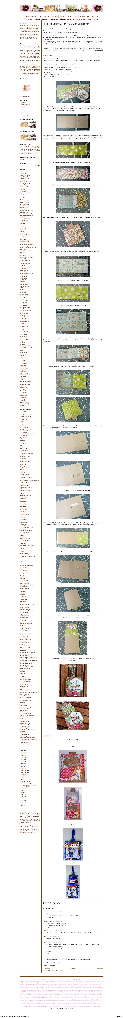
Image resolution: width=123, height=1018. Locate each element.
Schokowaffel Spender (25, 516)
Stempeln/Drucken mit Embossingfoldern (29, 739)
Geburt (53, 987)
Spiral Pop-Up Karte (24, 339)
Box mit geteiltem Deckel (25, 429)
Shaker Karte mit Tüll (24, 332)
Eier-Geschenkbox (24, 450)
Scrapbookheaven (56, 999)
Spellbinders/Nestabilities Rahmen (27, 729)
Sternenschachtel (24, 529)
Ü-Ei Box (22, 551)
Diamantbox (22, 442)
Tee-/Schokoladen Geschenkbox (27, 541)
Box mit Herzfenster (24, 430)
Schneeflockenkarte (24, 615)
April (23, 792)
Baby (27, 981)
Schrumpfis (22, 718)
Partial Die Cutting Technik (26, 711)
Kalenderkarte (23, 265)
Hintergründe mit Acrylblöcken (26, 699)
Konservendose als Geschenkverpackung (29, 480)
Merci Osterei (86, 993)
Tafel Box (22, 535)
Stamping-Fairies (75, 1000)
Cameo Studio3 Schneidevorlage (31, 982)
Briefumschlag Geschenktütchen (27, 434)
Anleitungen (50, 904)
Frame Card (22, 233)
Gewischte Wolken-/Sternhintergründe (28, 692)
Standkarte (22, 342)
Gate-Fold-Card (48, 987)
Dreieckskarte (91, 984)
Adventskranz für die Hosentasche (27, 417)
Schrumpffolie (38, 999)
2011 (22, 802)
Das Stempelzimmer (90, 982)
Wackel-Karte (23, 386)
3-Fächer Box (23, 411)
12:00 (57, 902)
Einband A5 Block (24, 220)
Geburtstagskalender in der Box (27, 242)
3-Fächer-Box (22, 979)
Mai (23, 790)
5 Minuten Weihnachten (25, 175)
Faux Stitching (23, 682)
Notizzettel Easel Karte (25, 291)
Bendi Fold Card (23, 184)
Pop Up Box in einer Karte (25, 303)
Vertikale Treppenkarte (25, 384)
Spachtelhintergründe (25, 726)
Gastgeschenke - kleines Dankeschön (28, 238)
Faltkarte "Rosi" (23, 223)
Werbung (54, 16)
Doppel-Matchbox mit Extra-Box (60, 984)
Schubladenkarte (44, 999)
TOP (121, 1016)
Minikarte (34, 994)
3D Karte (22, 171)
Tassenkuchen (48, 1003)
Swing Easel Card (24, 349)
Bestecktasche (23, 426)
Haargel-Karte (37, 990)
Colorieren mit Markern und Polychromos (29, 660)
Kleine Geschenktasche (25, 475)
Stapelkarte (87, 1000)
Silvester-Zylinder (23, 1000)
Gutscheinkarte (23, 254)
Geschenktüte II (23, 464)
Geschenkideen (24, 988)
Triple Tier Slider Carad (59, 904)
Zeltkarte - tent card (24, 402)
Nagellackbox (23, 601)
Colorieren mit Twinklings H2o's (27, 666)
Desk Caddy (22, 209)
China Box (22, 575)
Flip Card (22, 226)
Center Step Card (24, 200)
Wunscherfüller (23, 392)
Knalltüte (22, 479)
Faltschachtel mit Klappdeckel (26, 453)
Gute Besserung (90, 988)
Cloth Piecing (23, 650)
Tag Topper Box (23, 537)
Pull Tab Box (22, 503)
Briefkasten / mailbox (24, 572)
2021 (22, 753)
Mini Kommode (94, 993)
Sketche (46, 16)
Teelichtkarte (22, 357)
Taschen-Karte (38, 1003)
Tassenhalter (44, 1003)
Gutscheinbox (23, 469)
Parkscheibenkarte (24, 612)
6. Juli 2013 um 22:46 (53, 936)
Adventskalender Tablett (25, 416)
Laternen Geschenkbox (25, 482)
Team (40, 16)
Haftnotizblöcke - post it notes (26, 257)
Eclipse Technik (23, 673)
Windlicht (72, 1006)
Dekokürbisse (23, 670)
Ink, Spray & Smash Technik (26, 700)
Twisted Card (23, 376)
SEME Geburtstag (78, 999)
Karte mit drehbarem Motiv (29, 991)
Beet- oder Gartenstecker (25, 639)
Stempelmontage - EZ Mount (26, 736)
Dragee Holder (23, 446)
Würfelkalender (23, 395)
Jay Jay (23, 106)
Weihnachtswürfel (53, 1006)
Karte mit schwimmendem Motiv (56, 991)
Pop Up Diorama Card (25, 307)
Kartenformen (82, 991)
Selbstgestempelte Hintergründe (27, 724)
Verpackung (100, 1004)
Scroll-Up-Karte (61, 999)
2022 (22, 752)
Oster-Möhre (79, 994)
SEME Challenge (69, 999)
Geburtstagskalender (24, 241)
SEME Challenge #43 (27, 781)
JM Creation (100, 990)
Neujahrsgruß (50, 994)
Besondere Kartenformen (41, 981)
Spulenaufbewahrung (25, 525)
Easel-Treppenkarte (24, 218)
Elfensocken (35, 985)
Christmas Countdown (25, 202)
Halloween (49, 990)
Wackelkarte (35, 1006)
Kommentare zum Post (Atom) (56, 970)
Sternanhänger (23, 620)
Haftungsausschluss (66, 16)
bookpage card (55, 981)
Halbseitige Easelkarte (25, 260)
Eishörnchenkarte (30, 985)
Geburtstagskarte (66, 987)
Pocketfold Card (23, 302)
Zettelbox (22, 558)
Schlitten (22, 323)
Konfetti (36, 993)
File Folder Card (23, 225)
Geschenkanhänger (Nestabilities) (27, 246)
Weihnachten (46, 1006)
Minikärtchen (23, 287)
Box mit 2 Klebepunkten (25, 427)
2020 (22, 755)
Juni (23, 788)
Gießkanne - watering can (25, 589)
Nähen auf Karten (24, 710)
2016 (22, 763)
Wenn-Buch (22, 389)
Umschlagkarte (23, 382)
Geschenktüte (23, 463)
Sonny (45, 936)
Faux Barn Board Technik (25, 679)
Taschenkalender (24, 352)
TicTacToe (66, 1003)
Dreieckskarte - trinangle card (26, 215)
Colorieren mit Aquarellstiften (26, 653)
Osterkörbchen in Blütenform (26, 610)
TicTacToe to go (23, 546)
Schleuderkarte (80, 997)
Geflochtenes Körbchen (25, 456)
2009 (22, 805)
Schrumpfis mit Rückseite (25, 719)
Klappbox (22, 471)
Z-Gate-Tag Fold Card (25, 399)
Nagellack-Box (45, 994)
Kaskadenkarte (23, 275)
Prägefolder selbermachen (26, 713)
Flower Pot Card (99, 985)
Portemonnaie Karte (24, 312)
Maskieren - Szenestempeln (26, 707)
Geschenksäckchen (24, 588)
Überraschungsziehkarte (25, 381)
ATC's (101, 979)
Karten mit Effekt (77, 991)
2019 (22, 757)
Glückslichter (23, 466)
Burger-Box (97, 981)
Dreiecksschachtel (24, 448)
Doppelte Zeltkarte (70, 984)
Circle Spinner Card (24, 205)
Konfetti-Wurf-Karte (24, 279)
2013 (22, 768)
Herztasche (22, 594)
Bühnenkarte (92, 981)
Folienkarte (22, 231)
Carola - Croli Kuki (25, 104)
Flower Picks (22, 229)
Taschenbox (22, 625)
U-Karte (21, 379)
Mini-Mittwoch (100, 993)
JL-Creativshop (95, 990)
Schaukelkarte (23, 318)
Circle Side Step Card (25, 204)
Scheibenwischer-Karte (65, 997)
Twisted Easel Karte (24, 378)
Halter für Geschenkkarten (26, 697)
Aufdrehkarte (23, 180)
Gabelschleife (23, 687)
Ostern (83, 994)
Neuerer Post (46, 968)
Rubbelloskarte (23, 316)
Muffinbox (22, 493)
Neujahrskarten (56, 994)
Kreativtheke (50, 993)
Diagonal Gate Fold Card (25, 212)
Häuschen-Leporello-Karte (26, 262)
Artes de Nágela (47, 921)
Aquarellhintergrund (85, 979)
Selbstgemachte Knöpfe (25, 723)
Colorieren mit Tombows (25, 665)
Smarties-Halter (23, 524)
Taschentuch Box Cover (25, 538)
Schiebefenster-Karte (24, 321)
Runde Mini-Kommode (25, 508)
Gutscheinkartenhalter (30, 990)
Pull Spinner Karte (29, 997)
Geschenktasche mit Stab (34, 988)
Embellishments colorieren (26, 674)
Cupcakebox (22, 440)
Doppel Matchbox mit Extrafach (27, 443)
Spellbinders (58, 1000)
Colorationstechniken (70, 982)
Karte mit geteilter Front (38, 991)
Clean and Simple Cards (25, 649)
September (25, 776)
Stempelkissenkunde (24, 734)
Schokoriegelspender (32, 999)
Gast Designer (40, 987)
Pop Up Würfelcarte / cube (26, 310)
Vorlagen (30, 1006)
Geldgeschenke (78, 987)
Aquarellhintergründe (24, 637)
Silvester (100, 999)
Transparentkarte (23, 363)
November (24, 772)
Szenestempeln (23, 1003)
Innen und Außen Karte (25, 263)
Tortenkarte (83, 1003)
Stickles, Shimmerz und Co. (26, 742)
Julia (22, 108)
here (37, 73)
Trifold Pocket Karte (24, 373)
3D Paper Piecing (24, 636)
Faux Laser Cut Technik (25, 681)
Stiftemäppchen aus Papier (26, 530)
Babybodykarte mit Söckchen (26, 565)
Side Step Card (23, 334)
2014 (22, 766)
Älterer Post (100, 968)
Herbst (67, 990)
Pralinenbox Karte (24, 313)
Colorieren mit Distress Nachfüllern (28, 657)
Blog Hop (51, 981)
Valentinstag (91, 1004)
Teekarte (22, 355)
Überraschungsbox (24, 553)
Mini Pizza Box (23, 488)
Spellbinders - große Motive (26, 728)
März (23, 794)
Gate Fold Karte (23, 239)
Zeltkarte (84, 1006)
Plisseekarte (22, 299)
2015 (22, 765)
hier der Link (78, 43)
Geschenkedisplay (24, 586)
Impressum (95, 16)
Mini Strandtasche (24, 492)
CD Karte (22, 199)
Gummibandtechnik (24, 694)
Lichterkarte (22, 281)
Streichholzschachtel (24, 532)
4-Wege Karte (23, 173)
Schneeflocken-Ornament (25, 324)
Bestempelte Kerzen (24, 186)
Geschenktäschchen (24, 459)
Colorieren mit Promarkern (26, 663)
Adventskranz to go (24, 419)
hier (68, 1008)
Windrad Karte (23, 390)
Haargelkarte (23, 255)
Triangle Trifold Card (24, 371)
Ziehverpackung (97, 1006)
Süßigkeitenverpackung (25, 622)
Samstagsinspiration (39, 997)
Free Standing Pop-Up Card (26, 234)
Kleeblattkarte (23, 596)
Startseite (73, 968)
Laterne (61, 993)
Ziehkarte (22, 405)
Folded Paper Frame (24, 686)
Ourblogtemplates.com (22, 1016)
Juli (23, 779)
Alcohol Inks (63, 979)
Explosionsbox (57, 985)
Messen (90, 993)
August (24, 777)
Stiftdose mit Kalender (25, 345)
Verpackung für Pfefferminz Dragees (28, 556)
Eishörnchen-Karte (24, 580)
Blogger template (5, 1016)
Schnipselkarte (23, 328)
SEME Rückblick (86, 999)
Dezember (24, 770)
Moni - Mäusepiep (25, 113)
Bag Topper (22, 422)
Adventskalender (47, 979)
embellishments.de (41, 985)
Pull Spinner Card (24, 315)
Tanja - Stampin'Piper (26, 115)
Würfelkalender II (23, 397)
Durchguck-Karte (23, 217)
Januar (24, 798)
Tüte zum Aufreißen (24, 549)
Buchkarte (22, 194)
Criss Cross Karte (24, 207)
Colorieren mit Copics (25, 655)
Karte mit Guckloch (24, 270)
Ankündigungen (69, 979)
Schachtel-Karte (23, 509)
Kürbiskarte (22, 702)
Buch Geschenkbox (24, 435)
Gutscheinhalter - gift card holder (27, 250)
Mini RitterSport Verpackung (26, 490)
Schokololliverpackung (24, 999)
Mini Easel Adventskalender (26, 487)
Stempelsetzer (23, 740)
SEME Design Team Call (27, 783)
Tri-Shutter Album (24, 368)
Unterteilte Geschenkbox (25, 554)
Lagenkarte (58, 993)
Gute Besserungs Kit (24, 467)
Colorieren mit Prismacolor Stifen (27, 661)
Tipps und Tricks (71, 1003)
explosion (46, 985)
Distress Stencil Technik (46, 984)
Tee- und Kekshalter (24, 540)
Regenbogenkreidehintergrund (27, 715)
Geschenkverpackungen (45, 988)
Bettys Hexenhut (23, 188)
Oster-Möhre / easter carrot (26, 609)
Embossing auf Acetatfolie (25, 678)
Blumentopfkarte (23, 191)
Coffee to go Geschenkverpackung (27, 438)
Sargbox (22, 614)
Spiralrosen (22, 731)
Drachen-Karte (86, 984)
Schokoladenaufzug (99, 997)
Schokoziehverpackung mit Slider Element (29, 517)
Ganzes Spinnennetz (24, 689)
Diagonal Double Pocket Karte (26, 210)
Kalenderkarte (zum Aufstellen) (27, 267)
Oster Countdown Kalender (72, 994)
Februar (24, 796)
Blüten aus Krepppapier (25, 642)
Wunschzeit (22, 394)
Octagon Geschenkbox (25, 607)
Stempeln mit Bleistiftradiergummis (27, 737)
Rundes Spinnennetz (24, 716)
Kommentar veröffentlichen (50, 965)
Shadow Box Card (24, 331)
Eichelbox (24, 985)
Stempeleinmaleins (31, 16)
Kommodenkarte (23, 276)
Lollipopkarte (73, 993)
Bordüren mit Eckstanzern (25, 645)
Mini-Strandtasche (29, 994)
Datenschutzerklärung (82, 16)
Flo (44, 957)
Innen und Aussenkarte (79, 990)
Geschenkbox (23, 458)
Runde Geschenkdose (25, 506)
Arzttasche (22, 421)
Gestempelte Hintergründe (67, 988)
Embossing (22, 676)
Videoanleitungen (23, 1006)
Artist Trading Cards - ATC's (26, 178)
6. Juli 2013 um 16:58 (55, 930)
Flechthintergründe (24, 684)
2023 (22, 750)
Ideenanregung (72, 990)
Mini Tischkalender (24, 284)
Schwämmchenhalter (24, 721)
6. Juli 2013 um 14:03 (58, 921)
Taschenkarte (23, 353)
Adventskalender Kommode (26, 414)
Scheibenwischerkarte (25, 320)
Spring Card (22, 341)
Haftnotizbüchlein (24, 258)
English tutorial (99, 50)
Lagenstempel (23, 703)
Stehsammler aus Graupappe (26, 527)
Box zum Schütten (24, 570)
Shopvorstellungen (95, 999)
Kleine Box (22, 472)
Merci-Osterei (23, 483)
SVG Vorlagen (91, 1001)
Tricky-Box (22, 548)
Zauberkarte (22, 400)
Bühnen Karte (23, 196)
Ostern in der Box (24, 501)
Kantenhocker (23, 268)
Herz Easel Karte (23, 593)
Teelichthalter (23, 543)
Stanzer (84, 1000)
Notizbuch (22, 289)
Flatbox (21, 455)
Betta (44, 942)
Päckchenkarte (23, 295)
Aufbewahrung (23, 981)
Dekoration (97, 982)
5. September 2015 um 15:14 (53, 957)
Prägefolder (22, 997)
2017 (22, 761)
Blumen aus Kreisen (24, 641)
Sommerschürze (23, 337)
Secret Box (22, 520)
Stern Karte (22, 344)
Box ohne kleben (23, 432)
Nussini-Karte (23, 292)
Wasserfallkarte (23, 387)
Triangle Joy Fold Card (25, 370)
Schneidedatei (86, 997)
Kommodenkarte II (24, 278)
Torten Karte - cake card (25, 361)
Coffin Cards (22, 578)
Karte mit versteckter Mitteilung (27, 273)
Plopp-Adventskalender (25, 300)
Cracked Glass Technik (25, 668)
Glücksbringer (75, 988)
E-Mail (23, 59)
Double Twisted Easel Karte (26, 213)
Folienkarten (26, 987)
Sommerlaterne (23, 336)
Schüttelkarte (23, 329)
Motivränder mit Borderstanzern (27, 708)
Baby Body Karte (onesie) (25, 181)
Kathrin (73, 824)
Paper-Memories (99, 994)
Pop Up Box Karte (24, 305)
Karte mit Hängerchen (25, 271)
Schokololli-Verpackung (25, 512)
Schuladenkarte (23, 519)
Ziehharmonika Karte (24, 403)
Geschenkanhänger (85, 987)
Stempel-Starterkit (24, 732)
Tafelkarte (22, 350)
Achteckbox (22, 564)
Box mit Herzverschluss (25, 568)
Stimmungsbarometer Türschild (27, 347)
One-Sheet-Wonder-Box (25, 495)
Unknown (45, 911)
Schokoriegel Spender (25, 514)
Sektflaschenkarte (24, 617)
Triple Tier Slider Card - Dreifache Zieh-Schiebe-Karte (66, 24)
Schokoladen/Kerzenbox (25, 511)
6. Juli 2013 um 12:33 (55, 911)
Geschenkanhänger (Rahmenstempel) (28, 247)
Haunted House (23, 591)
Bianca (23, 102)
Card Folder (22, 197)
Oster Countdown (24, 294)
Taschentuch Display (24, 626)
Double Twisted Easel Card (78, 984)
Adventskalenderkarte (25, 176)
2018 (22, 759)
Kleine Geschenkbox (24, 474)
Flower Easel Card (24, 228)
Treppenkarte (23, 365)
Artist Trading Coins (92, 979)
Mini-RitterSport (23, 994)
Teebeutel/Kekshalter (60, 1003)
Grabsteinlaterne (23, 249)
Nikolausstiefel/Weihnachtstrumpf (27, 604)
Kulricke (54, 993)
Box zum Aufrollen (80, 981)
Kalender (22, 991)
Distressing (22, 671)
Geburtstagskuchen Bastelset (26, 585)
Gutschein (95, 988)
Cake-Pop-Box (23, 437)
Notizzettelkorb (23, 605)
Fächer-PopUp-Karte (70, 985)
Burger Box (22, 573)
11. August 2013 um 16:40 (54, 942)
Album (60, 979)
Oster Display (23, 498)
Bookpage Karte (23, 644)
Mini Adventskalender (24, 485)
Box (59, 981)
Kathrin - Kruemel (25, 110)
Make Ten (22, 597)
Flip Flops (22, 581)
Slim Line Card (33, 1000)
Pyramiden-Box (23, 504)
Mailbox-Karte (23, 283)
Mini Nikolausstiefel (24, 599)
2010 (22, 803)
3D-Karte (27, 979)
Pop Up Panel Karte (24, 308)
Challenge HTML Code (25, 647)
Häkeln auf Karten (24, 695)
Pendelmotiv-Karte (24, 297)
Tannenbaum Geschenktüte (26, 623)
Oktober (24, 774)
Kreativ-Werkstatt (45, 993)
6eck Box (22, 413)
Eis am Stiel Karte (24, 221)
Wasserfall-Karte (40, 1006)
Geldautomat (72, 987)
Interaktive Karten (88, 990)
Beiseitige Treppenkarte (25, 183)
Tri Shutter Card (23, 366)
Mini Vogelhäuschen (24, 286)
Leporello (64, 993)
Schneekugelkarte (24, 326)
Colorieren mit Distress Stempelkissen (28, 658)
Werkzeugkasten (23, 630)
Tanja (72, 746)
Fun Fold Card (23, 236)
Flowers (21, 987)
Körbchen (40, 993)
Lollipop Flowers (23, 705)
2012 (22, 800)
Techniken (53, 1003)
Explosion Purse (51, 985)
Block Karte (22, 189)
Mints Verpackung (39, 994)
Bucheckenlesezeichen (25, 192)
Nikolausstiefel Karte (24, 602)
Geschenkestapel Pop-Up (25, 690)
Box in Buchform (23, 567)
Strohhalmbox (23, 533)
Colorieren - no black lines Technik (27, 652)
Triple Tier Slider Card (25, 374)
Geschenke (99, 987)
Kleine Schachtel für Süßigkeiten (27, 477)
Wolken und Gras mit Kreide (26, 744)
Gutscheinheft (23, 252)
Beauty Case (23, 424)
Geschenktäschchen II (25, 461)
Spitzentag (22, 618)
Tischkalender (23, 360)
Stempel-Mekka (92, 1000)
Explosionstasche (24, 451)
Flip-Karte (94, 985)
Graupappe (85, 988)
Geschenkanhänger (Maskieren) (27, 244)
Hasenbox (54, 990)
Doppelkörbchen (23, 445)
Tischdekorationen (24, 358)
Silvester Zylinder (24, 522)
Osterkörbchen (23, 500)
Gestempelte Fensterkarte (57, 988)
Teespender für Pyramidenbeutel (27, 545)
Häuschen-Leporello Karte (60, 990)
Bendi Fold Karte (32, 981)
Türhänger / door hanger (25, 628)
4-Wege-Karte (31, 979)
